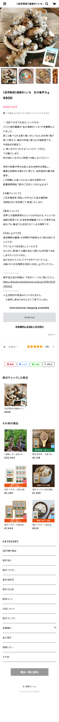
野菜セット (8, 599)
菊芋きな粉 (8, 589)
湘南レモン (8, 647)
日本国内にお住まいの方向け (29, 326)
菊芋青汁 (7, 560)
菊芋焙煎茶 (8, 579)
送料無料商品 (10, 550)
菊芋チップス (9, 618)
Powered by (26, 691)
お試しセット (9, 608)
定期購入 (7, 628)
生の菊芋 (7, 637)
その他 (6, 657)
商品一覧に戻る (29, 672)
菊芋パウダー (9, 570)
